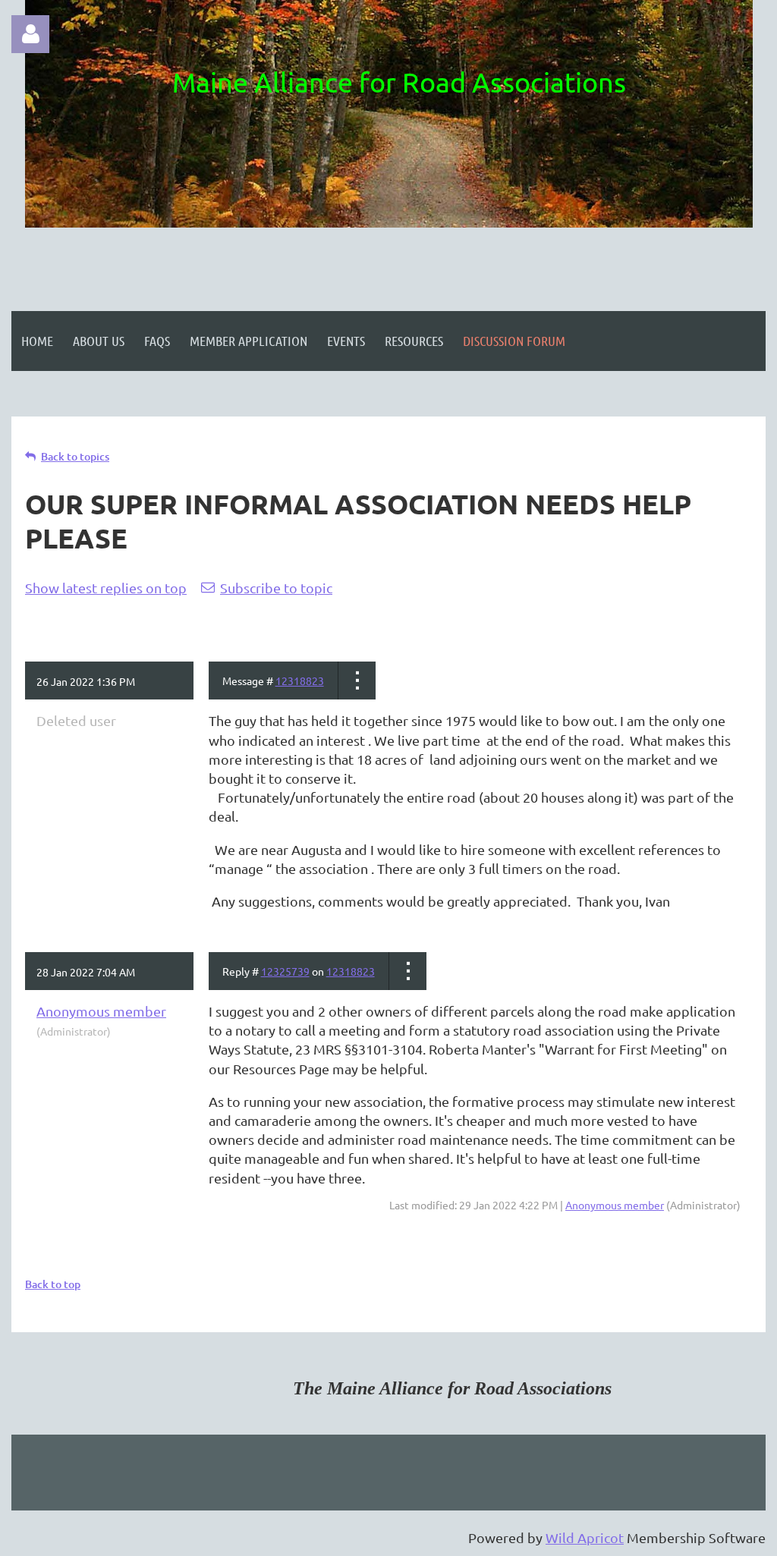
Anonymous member (101, 1011)
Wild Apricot (585, 1537)
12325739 (285, 971)
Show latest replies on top (106, 588)
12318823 (299, 680)
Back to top (52, 1284)
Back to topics (75, 456)
